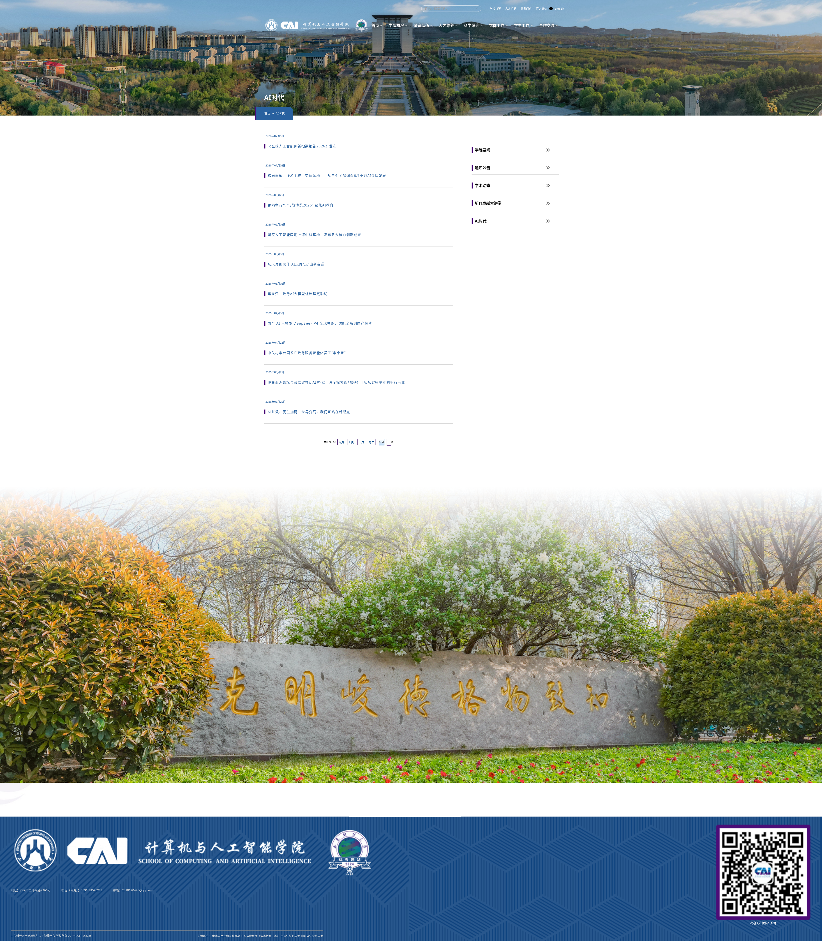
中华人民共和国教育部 (226, 936)
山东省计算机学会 (312, 936)
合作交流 (546, 25)
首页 (375, 25)
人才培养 (446, 25)
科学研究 (471, 25)
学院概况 (396, 25)
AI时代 (280, 113)
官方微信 (541, 8)
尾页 (371, 442)
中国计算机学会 (290, 936)
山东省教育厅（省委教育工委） (260, 936)
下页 (361, 442)
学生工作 (521, 25)
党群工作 (496, 25)
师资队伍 (421, 25)
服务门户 (526, 8)
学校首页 (495, 8)
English (559, 8)
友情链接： (204, 936)
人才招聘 (510, 8)
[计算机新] (317, 25)
